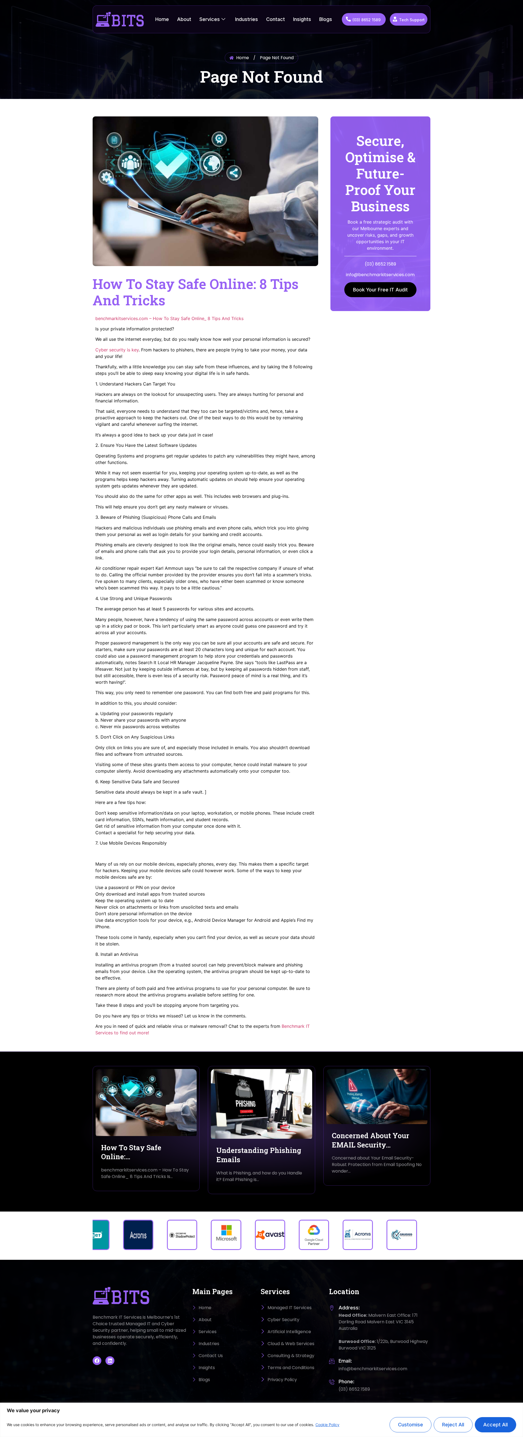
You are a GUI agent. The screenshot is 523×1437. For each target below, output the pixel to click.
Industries (246, 19)
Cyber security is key (117, 350)
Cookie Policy (327, 1424)
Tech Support (412, 19)
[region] (261, 1420)
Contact (275, 19)
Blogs (325, 19)
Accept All (495, 1424)
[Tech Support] (395, 19)
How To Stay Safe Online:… (131, 1152)
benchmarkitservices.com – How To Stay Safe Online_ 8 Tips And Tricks (169, 318)
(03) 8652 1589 (366, 19)
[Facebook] (97, 1360)
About (184, 19)
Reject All (453, 1424)
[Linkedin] (109, 1360)
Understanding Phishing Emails (258, 1155)
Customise (410, 1424)
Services (209, 19)
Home (162, 19)
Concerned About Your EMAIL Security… (370, 1140)
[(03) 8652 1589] (348, 19)
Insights (302, 19)
